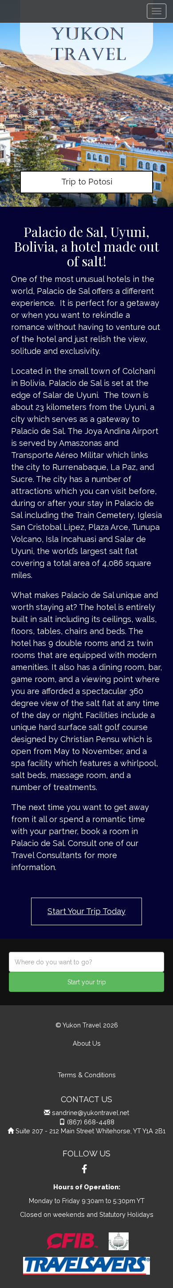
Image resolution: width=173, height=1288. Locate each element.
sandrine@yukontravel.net (90, 1112)
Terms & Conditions (87, 1075)
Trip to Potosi (86, 181)
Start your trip (86, 982)
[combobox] (86, 962)
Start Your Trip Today (86, 911)
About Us (87, 1043)
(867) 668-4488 (90, 1122)
